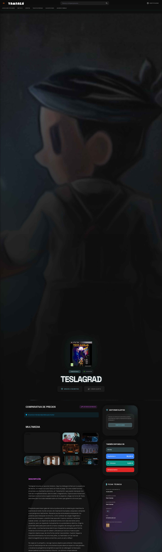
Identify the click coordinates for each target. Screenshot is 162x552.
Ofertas (27, 8)
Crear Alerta (94, 389)
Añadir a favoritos (70, 389)
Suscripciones (50, 8)
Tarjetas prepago (38, 8)
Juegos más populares (8, 8)
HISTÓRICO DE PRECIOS (88, 407)
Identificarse (120, 425)
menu (4, 3)
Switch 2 (20, 8)
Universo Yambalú (62, 8)
